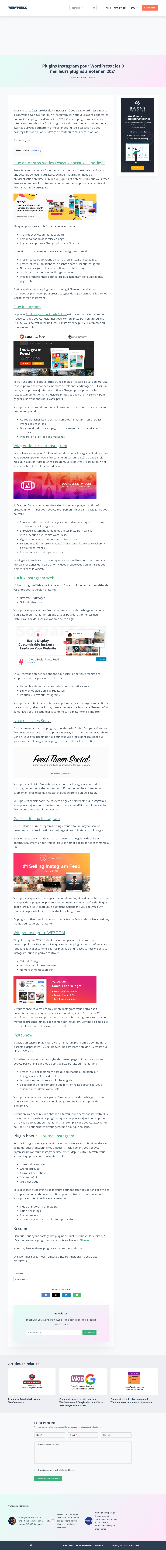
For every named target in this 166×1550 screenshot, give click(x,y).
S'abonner (89, 1332)
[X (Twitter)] (56, 1295)
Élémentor (86, 1240)
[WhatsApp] (77, 1295)
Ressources (149, 7)
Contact (99, 1545)
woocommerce (22, 1279)
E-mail (73, 1435)
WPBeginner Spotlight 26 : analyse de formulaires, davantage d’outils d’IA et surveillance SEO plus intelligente (106, 1520)
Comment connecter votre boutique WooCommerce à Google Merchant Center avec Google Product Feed (81, 1402)
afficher (36, 150)
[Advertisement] (83, 35)
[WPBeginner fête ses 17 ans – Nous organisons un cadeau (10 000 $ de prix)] (12, 1521)
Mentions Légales (84, 1545)
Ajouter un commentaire (47, 1444)
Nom (39, 1435)
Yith (108, 7)
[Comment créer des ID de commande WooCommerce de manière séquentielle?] (134, 1381)
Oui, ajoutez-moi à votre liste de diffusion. (56, 1470)
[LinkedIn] (66, 1295)
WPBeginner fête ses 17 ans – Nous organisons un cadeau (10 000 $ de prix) (31, 1520)
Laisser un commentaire (48, 1478)
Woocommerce (89, 77)
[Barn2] (137, 135)
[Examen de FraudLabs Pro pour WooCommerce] (32, 1381)
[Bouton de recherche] (94, 7)
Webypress (17, 8)
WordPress (120, 7)
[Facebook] (46, 1295)
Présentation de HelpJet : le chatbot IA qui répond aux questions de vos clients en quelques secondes (68, 1521)
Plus (132, 7)
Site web (107, 1435)
